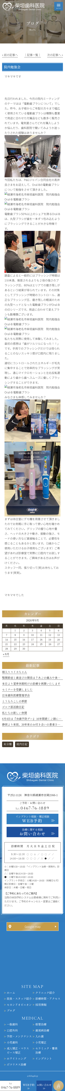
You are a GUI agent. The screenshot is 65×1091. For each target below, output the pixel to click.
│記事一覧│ (32, 55)
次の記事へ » (55, 55)
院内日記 (22, 744)
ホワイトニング (16, 1058)
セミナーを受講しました (17, 689)
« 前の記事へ (10, 55)
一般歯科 (12, 1024)
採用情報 (40, 1004)
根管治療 (40, 1024)
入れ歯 (39, 1036)
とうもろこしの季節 (14, 701)
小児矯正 (40, 1042)
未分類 (7, 744)
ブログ (11, 1010)
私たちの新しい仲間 (14, 713)
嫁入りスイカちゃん (14, 672)
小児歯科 (12, 1042)
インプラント (43, 1058)
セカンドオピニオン (19, 1004)
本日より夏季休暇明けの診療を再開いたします (31, 683)
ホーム (11, 992)
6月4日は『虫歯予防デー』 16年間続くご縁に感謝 (33, 718)
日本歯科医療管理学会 (16, 695)
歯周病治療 (42, 1030)
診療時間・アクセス (47, 998)
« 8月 (6, 654)
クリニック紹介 (45, 992)
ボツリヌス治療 (16, 1064)
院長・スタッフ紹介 (19, 998)
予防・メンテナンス (19, 1036)
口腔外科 (12, 1030)
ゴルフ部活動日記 (13, 707)
